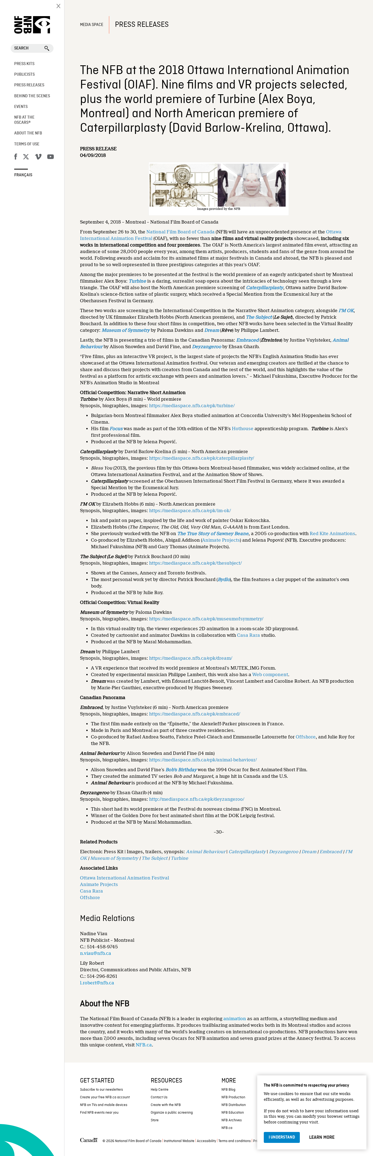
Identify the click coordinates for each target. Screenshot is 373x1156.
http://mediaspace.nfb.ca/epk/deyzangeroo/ (196, 799)
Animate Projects (221, 540)
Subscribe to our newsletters (101, 1089)
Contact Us (159, 1097)
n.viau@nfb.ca (95, 953)
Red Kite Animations (332, 533)
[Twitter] (26, 158)
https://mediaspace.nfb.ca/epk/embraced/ (194, 714)
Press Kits (24, 64)
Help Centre (159, 1089)
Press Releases (29, 85)
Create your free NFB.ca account (105, 1097)
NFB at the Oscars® (24, 120)
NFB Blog (228, 1089)
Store (155, 1120)
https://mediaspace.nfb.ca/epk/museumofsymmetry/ (206, 618)
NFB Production (233, 1097)
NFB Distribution (233, 1105)
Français (23, 175)
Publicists (24, 74)
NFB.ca (144, 1045)
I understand (282, 1137)
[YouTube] (50, 158)
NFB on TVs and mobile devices (103, 1105)
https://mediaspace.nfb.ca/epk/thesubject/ (195, 563)
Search (21, 48)
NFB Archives (231, 1120)
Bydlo (224, 579)
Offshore (306, 737)
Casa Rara (248, 635)
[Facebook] (15, 158)
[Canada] (88, 1141)
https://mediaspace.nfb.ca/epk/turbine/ (192, 405)
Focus (116, 428)
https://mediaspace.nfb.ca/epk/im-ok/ (190, 510)
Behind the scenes (32, 96)
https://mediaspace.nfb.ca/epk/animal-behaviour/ (203, 759)
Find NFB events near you (99, 1112)
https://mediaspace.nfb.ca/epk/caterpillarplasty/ (201, 458)
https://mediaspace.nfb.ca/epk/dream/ (190, 658)
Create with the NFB (166, 1105)
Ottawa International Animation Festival (124, 878)
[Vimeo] (38, 158)
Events (21, 107)
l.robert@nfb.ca (97, 982)
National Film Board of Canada (180, 231)
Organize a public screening (172, 1112)
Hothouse (242, 428)
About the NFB (28, 133)
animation (234, 1018)
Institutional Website (179, 1141)
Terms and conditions (234, 1141)
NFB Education (232, 1112)
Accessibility (206, 1141)
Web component (270, 674)
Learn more (321, 1137)
